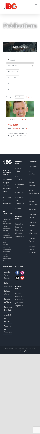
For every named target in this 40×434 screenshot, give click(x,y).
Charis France (5, 244)
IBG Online (32, 209)
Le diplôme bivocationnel (32, 201)
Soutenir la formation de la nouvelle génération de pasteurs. (19, 230)
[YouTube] (22, 278)
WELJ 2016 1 (13, 125)
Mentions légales (22, 351)
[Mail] (17, 278)
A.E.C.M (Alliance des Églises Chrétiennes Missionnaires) (7, 228)
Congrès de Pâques (7, 300)
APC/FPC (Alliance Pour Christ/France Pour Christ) (6, 253)
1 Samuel (27, 128)
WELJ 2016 (24, 120)
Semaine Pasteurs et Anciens (32, 249)
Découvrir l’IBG (20, 169)
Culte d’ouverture (7, 284)
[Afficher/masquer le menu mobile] (36, 5)
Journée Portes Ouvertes (7, 275)
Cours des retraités (32, 223)
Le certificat (32, 172)
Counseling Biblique (32, 215)
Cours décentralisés (32, 231)
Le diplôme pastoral (32, 182)
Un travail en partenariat (20, 200)
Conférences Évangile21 (7, 308)
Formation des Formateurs (7, 329)
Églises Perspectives (7, 260)
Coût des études (32, 240)
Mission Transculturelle (32, 191)
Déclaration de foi (20, 185)
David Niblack (16, 128)
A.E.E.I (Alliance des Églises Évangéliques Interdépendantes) (7, 233)
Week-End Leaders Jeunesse (7, 318)
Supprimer (29, 97)
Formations (32, 166)
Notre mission (19, 177)
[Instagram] (22, 273)
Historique (20, 192)
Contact (19, 208)
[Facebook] (17, 273)
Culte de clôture (7, 292)
